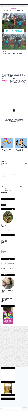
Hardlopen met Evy (5, 300)
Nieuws (2, 250)
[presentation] (7, 143)
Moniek (4, 163)
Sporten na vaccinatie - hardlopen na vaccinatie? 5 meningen (21, 130)
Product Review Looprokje (5, 252)
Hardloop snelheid (4, 290)
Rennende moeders (4, 253)
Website (20, 186)
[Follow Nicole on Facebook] (13, 125)
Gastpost (2, 242)
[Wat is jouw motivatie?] (8, 374)
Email (11, 186)
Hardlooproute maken (5, 293)
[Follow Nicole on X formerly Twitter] (14, 125)
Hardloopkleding (3, 244)
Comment (3, 176)
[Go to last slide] (2, 147)
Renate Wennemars (5, 299)
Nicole (14, 113)
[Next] (26, 147)
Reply (26, 163)
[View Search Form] (14, 0)
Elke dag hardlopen (5, 80)
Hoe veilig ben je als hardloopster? (6, 268)
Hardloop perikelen (14, 8)
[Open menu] (14, 4)
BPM (3, 301)
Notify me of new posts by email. (6, 190)
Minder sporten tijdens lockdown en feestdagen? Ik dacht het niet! (6, 130)
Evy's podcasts (4, 292)
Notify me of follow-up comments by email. (8, 188)
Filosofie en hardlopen (4, 241)
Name (2, 186)
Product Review (3, 251)
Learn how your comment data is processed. (19, 194)
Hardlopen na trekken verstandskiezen (7, 297)
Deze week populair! (4, 240)
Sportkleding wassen (5, 298)
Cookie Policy (14, 409)
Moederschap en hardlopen (5, 248)
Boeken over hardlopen (4, 239)
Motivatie (2, 249)
